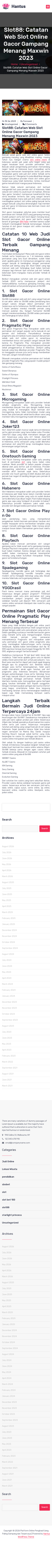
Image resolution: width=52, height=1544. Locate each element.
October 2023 (8, 1014)
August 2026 (8, 846)
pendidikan (8, 1176)
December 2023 (9, 1002)
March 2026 (7, 876)
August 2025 (8, 882)
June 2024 (7, 966)
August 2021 (8, 1074)
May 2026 (6, 864)
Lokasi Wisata (9, 1169)
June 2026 (7, 858)
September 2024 (10, 948)
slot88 (5, 1207)
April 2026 (6, 870)
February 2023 (9, 1056)
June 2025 (7, 894)
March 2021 (7, 1086)
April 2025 (6, 906)
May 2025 (6, 900)
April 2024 (6, 978)
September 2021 (9, 1068)
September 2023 (10, 1020)
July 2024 (6, 960)
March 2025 (7, 912)
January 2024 (8, 996)
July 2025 (6, 888)
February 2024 (9, 990)
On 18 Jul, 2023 (9, 121)
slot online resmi (38, 160)
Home (14, 64)
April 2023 (6, 1050)
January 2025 (8, 924)
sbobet (6, 1184)
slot (23, 462)
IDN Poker (24, 222)
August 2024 (8, 954)
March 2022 (7, 1062)
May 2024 (6, 972)
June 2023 (7, 1038)
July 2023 (6, 1032)
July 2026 (6, 852)
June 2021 (7, 1080)
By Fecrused (26, 121)
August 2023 (8, 1026)
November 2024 (9, 936)
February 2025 (9, 918)
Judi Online (8, 1161)
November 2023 (9, 1008)
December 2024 (9, 930)
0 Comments (31, 124)
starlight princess (12, 1215)
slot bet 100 (8, 1199)
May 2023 (6, 1044)
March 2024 (7, 984)
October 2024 (8, 942)
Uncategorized (29, 64)
